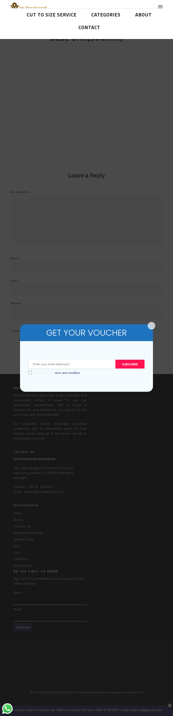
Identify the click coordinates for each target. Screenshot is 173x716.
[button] (160, 7)
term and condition (67, 372)
